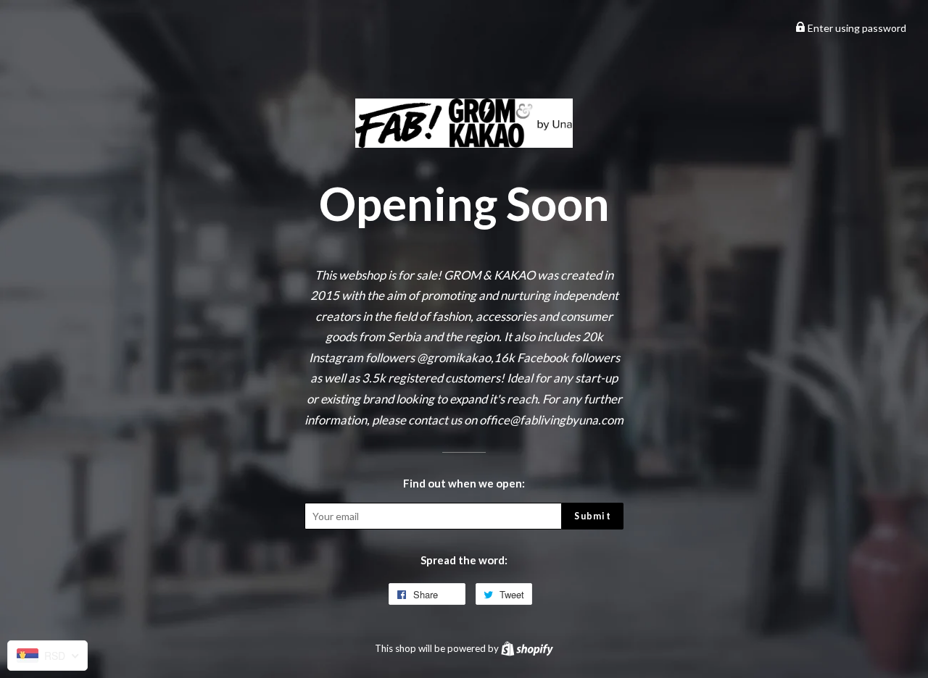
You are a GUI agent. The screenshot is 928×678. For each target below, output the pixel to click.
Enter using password (855, 28)
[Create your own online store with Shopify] (527, 648)
